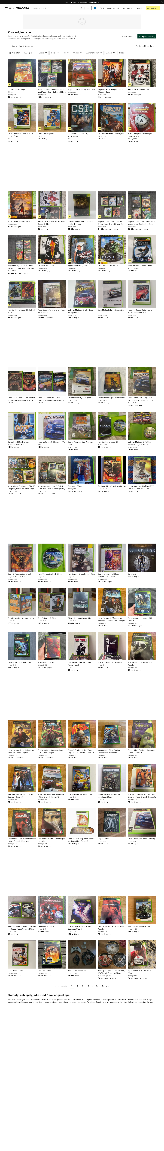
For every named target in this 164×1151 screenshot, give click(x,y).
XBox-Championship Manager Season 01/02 (140, 135)
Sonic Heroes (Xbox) (46, 134)
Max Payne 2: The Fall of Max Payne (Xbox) (80, 663)
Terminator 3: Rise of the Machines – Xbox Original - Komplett (22, 840)
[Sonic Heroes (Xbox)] (52, 117)
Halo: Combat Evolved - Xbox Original (50, 575)
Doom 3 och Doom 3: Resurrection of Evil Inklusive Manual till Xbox (21, 399)
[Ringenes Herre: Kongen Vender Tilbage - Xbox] (112, 73)
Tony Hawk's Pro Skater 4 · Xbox (21, 618)
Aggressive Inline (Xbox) (77, 266)
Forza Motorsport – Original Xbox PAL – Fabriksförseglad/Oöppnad (141, 399)
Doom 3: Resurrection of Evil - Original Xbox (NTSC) (20, 575)
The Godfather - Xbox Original (110, 662)
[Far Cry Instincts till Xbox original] (112, 117)
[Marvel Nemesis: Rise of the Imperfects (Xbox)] (112, 778)
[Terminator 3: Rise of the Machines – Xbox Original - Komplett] (22, 822)
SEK (102, 8)
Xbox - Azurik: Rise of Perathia (20, 221)
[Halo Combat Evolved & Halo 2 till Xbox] (22, 294)
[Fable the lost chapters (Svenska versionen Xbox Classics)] (82, 822)
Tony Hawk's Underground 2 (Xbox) (19, 90)
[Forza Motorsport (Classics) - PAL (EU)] (52, 426)
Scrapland (132, 574)
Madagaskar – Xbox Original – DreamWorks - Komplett (109, 751)
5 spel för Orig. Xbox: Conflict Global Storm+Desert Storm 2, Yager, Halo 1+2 (110, 222)
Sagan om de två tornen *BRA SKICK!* (140, 619)
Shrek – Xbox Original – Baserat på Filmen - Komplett (141, 751)
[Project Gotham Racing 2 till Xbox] (82, 73)
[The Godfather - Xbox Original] (112, 646)
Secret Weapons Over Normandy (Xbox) (81, 443)
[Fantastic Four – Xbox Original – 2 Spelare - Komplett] (22, 778)
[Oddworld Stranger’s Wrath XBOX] (112, 381)
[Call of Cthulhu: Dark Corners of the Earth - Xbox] (82, 205)
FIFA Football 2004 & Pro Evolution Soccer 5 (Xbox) (51, 222)
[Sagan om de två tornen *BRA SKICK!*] (142, 602)
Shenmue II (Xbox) (75, 486)
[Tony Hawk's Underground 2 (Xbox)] (22, 73)
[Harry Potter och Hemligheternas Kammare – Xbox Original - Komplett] (22, 734)
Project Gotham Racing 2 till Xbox (81, 89)
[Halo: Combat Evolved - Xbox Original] (52, 558)
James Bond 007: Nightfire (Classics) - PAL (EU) (18, 443)
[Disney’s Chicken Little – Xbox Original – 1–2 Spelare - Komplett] (82, 734)
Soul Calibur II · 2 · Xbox (47, 618)
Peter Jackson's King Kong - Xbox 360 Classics (51, 311)
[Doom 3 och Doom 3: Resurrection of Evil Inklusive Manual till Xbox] (22, 381)
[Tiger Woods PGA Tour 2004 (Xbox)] (142, 954)
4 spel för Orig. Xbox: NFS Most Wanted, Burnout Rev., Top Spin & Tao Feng (21, 267)
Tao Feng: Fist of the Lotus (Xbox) (112, 486)
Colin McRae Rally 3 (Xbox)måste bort (111, 311)
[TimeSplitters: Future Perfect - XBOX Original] (142, 249)
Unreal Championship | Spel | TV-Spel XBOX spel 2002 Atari (141, 487)
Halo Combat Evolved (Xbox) (109, 266)
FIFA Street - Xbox (15, 971)
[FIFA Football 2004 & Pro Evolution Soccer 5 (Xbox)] (52, 205)
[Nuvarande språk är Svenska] (95, 8)
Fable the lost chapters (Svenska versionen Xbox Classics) (81, 840)
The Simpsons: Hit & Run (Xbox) (80, 794)
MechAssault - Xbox (46, 926)
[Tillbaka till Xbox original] (9, 46)
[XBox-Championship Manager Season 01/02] (142, 117)
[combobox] (58, 8)
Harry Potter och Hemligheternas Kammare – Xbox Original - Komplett (21, 751)
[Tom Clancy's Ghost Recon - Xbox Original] (82, 558)
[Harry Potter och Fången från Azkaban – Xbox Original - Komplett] (112, 602)
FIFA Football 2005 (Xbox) (138, 89)
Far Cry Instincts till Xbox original (111, 134)
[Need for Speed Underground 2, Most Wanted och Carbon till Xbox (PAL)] (52, 73)
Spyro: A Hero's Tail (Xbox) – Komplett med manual (109, 575)
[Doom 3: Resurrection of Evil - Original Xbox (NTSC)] (22, 558)
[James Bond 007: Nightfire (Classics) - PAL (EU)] (22, 426)
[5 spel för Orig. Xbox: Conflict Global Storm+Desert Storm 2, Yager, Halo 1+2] (112, 205)
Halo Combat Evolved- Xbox (139, 926)
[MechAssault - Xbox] (52, 910)
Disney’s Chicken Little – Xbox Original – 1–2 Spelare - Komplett (81, 751)
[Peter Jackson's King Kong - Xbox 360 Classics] (52, 294)
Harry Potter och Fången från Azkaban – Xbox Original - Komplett (112, 619)
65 (97, 986)
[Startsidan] (22, 8)
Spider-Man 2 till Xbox (46, 662)
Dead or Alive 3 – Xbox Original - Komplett (111, 927)
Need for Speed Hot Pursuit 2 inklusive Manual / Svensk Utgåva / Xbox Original (51, 399)
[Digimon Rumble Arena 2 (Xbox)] (22, 646)
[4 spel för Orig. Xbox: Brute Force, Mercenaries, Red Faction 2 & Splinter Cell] (142, 205)
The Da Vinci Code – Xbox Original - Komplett (51, 840)
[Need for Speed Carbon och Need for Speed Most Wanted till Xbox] (22, 910)
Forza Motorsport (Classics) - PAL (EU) (51, 443)
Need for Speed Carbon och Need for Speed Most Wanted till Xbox (22, 927)
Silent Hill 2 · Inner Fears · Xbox (80, 618)
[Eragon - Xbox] (112, 822)
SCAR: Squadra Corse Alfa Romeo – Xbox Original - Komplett (51, 795)
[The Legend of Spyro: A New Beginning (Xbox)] (82, 910)
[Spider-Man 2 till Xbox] (52, 646)
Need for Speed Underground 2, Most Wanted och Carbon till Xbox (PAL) (51, 90)
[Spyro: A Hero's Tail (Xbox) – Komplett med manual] (112, 558)
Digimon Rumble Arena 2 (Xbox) (20, 662)
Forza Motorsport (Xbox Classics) (141, 839)
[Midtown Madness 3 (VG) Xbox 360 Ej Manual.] (82, 294)
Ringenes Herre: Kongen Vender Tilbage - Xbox (111, 90)
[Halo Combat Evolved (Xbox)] (112, 249)
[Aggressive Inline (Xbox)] (82, 249)
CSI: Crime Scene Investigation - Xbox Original (81, 135)
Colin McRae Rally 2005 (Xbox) (80, 398)
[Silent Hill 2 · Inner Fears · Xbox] (82, 602)
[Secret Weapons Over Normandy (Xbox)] (82, 426)
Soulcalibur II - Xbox (46, 266)
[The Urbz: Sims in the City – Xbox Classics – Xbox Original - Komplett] (142, 778)
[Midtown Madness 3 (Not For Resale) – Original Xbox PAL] (142, 426)
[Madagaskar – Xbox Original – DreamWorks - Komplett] (112, 734)
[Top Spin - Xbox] (52, 954)
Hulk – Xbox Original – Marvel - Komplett (140, 663)
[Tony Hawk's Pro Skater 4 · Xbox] (22, 602)
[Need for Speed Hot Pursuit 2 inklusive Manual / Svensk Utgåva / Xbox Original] (52, 381)
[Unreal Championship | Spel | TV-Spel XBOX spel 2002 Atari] (142, 470)
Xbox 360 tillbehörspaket (78, 971)
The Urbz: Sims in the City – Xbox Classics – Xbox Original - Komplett (142, 795)
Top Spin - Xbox (44, 971)
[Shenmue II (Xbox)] (82, 470)
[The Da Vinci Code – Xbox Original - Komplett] (52, 822)
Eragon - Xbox (103, 839)
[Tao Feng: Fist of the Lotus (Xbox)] (112, 470)
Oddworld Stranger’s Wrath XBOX (111, 398)
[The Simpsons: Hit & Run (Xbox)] (82, 778)
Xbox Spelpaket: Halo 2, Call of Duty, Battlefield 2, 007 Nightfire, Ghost (51, 487)
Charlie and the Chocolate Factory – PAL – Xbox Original (52, 751)
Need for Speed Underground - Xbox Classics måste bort (140, 311)
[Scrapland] (142, 558)
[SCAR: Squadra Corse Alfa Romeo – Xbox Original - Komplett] (52, 778)
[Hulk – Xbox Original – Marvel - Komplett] (142, 646)
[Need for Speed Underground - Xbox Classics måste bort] (142, 294)
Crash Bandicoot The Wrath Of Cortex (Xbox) (20, 135)
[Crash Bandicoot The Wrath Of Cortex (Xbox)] (22, 117)
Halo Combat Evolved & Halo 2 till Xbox (21, 311)
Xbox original (16, 46)
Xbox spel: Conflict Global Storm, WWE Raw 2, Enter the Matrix (111, 972)
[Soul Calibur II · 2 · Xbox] (52, 602)
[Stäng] (162, 2)
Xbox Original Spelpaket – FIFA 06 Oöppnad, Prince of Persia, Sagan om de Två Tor (21, 487)
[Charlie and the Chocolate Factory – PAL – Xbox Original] (52, 734)
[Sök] (82, 8)
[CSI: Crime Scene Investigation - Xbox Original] (82, 117)
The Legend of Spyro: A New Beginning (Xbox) (79, 927)
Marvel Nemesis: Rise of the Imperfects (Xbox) (109, 795)
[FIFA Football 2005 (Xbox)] (142, 73)
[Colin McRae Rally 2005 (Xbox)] (82, 381)
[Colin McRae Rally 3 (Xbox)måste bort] (112, 294)
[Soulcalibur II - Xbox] (52, 249)
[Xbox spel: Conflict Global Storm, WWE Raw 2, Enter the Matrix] (112, 954)
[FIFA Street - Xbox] (22, 954)
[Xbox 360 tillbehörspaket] (82, 954)
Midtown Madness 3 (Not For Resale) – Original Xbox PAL (139, 443)
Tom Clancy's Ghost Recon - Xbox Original (81, 575)
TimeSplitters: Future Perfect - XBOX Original (140, 267)
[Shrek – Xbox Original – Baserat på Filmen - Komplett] (142, 734)
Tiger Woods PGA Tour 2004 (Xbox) (139, 972)
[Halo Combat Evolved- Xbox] (142, 910)
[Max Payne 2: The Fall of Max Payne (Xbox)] (82, 646)
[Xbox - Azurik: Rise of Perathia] (22, 205)
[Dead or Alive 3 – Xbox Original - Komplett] (112, 910)
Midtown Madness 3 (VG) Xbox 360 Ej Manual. (80, 311)
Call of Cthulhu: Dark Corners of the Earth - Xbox (80, 222)
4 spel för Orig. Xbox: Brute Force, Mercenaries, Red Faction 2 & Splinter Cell (142, 222)
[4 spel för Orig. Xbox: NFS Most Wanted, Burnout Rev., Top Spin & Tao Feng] (22, 249)
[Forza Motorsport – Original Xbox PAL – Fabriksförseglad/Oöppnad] (142, 381)
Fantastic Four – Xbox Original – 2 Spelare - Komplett (21, 795)
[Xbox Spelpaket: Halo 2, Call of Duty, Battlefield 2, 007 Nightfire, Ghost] (52, 470)
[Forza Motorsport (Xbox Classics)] (142, 822)
